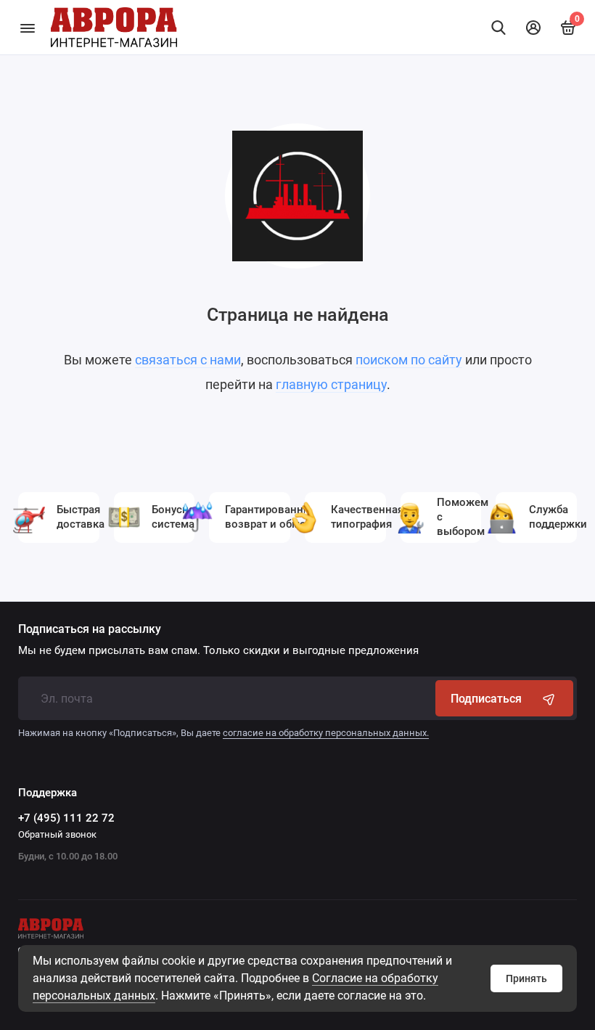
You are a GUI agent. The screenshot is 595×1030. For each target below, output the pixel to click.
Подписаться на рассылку (89, 629)
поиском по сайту (409, 359)
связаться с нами (188, 359)
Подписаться (486, 699)
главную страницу (331, 384)
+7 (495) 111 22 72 (66, 818)
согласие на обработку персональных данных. (326, 732)
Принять (526, 978)
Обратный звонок (57, 834)
